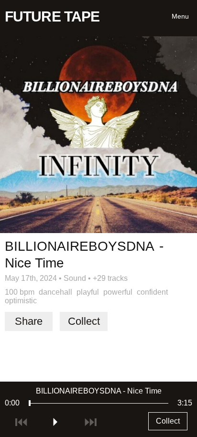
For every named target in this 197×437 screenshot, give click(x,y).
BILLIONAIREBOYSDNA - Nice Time (99, 391)
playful (88, 292)
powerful (117, 292)
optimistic (21, 301)
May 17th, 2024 (31, 278)
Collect (84, 321)
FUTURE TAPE (52, 16)
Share (29, 321)
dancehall (55, 292)
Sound (75, 278)
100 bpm (19, 292)
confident (152, 292)
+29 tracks (110, 278)
